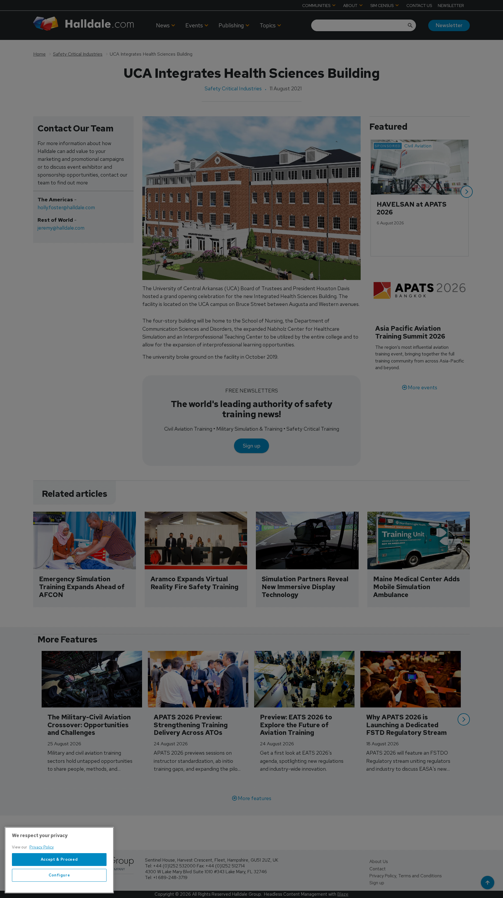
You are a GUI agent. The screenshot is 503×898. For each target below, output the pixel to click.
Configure (59, 875)
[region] (59, 860)
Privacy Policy (41, 847)
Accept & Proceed (59, 859)
